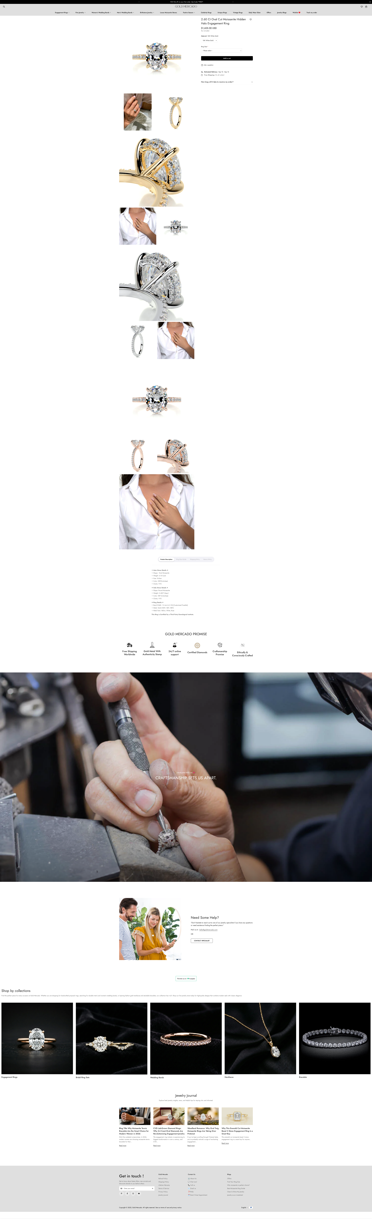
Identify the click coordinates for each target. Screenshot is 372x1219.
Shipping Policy (163, 1182)
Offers (269, 12)
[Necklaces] (260, 1038)
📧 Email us (192, 1188)
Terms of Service (163, 1188)
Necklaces (229, 1077)
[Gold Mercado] (186, 6)
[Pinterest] (121, 1193)
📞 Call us (191, 1185)
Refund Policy (162, 1178)
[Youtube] (139, 1193)
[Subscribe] (152, 1188)
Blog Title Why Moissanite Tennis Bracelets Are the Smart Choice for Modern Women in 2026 (134, 1131)
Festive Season (188, 12)
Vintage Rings (238, 12)
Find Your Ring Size (233, 1182)
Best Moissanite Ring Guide (236, 1188)
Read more (122, 1145)
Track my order (312, 12)
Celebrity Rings (206, 12)
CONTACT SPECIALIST (202, 941)
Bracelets (303, 1077)
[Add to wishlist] (250, 19)
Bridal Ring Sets (82, 1077)
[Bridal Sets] (111, 1038)
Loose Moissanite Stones (168, 12)
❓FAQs (190, 1192)
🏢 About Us (192, 1178)
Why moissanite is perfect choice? (238, 1185)
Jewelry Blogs (281, 12)
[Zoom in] (191, 21)
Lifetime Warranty (164, 1185)
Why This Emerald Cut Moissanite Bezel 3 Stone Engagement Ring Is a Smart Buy (237, 1131)
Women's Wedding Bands (100, 12)
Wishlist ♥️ (296, 12)
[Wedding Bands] (186, 1039)
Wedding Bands (157, 1077)
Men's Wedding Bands (124, 12)
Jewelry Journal (163, 1195)
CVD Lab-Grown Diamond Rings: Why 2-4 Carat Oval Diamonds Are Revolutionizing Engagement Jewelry (168, 1131)
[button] (366, 6)
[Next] (233, 2)
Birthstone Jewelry (146, 12)
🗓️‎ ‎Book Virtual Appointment (197, 1195)
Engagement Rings (61, 12)
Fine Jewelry (80, 12)
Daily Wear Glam (254, 12)
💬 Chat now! (192, 1182)
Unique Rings (222, 12)
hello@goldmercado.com (208, 929)
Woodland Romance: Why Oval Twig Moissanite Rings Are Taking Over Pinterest (203, 1131)
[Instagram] (133, 1193)
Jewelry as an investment (235, 1195)
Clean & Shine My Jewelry (235, 1192)
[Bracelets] (335, 1038)
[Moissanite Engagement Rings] (37, 1038)
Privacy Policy (163, 1192)
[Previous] (139, 2)
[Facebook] (127, 1193)
